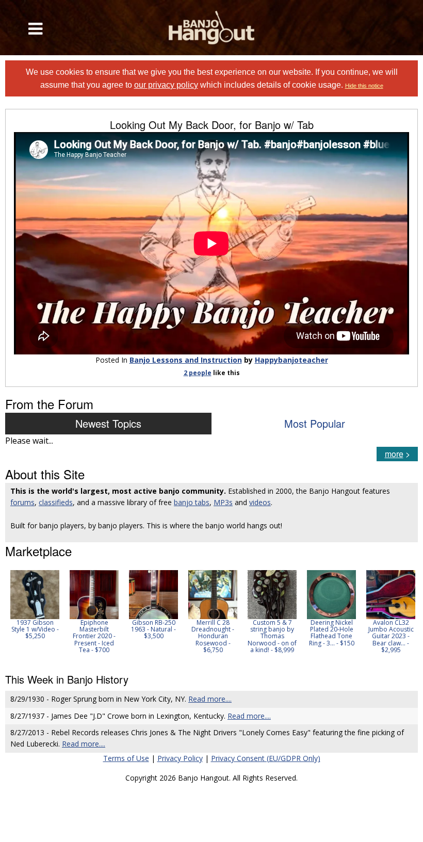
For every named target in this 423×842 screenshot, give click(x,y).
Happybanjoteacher (291, 360)
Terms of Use (126, 758)
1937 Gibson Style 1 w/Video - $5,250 (35, 629)
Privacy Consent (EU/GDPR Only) (265, 758)
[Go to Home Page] (212, 27)
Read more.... (210, 699)
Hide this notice (364, 86)
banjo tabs (191, 502)
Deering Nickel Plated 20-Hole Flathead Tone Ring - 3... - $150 (331, 632)
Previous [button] (10, 615)
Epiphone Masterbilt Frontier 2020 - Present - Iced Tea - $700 (94, 636)
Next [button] (403, 615)
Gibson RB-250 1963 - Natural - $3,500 (153, 629)
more (394, 454)
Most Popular (314, 423)
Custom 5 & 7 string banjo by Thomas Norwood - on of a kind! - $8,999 (272, 636)
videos (260, 502)
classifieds (56, 502)
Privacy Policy (180, 758)
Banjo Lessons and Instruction (185, 360)
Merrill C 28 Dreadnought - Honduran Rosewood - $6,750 (212, 636)
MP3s (223, 502)
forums (22, 502)
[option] (34, 605)
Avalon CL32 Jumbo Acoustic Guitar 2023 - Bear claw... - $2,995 (391, 636)
